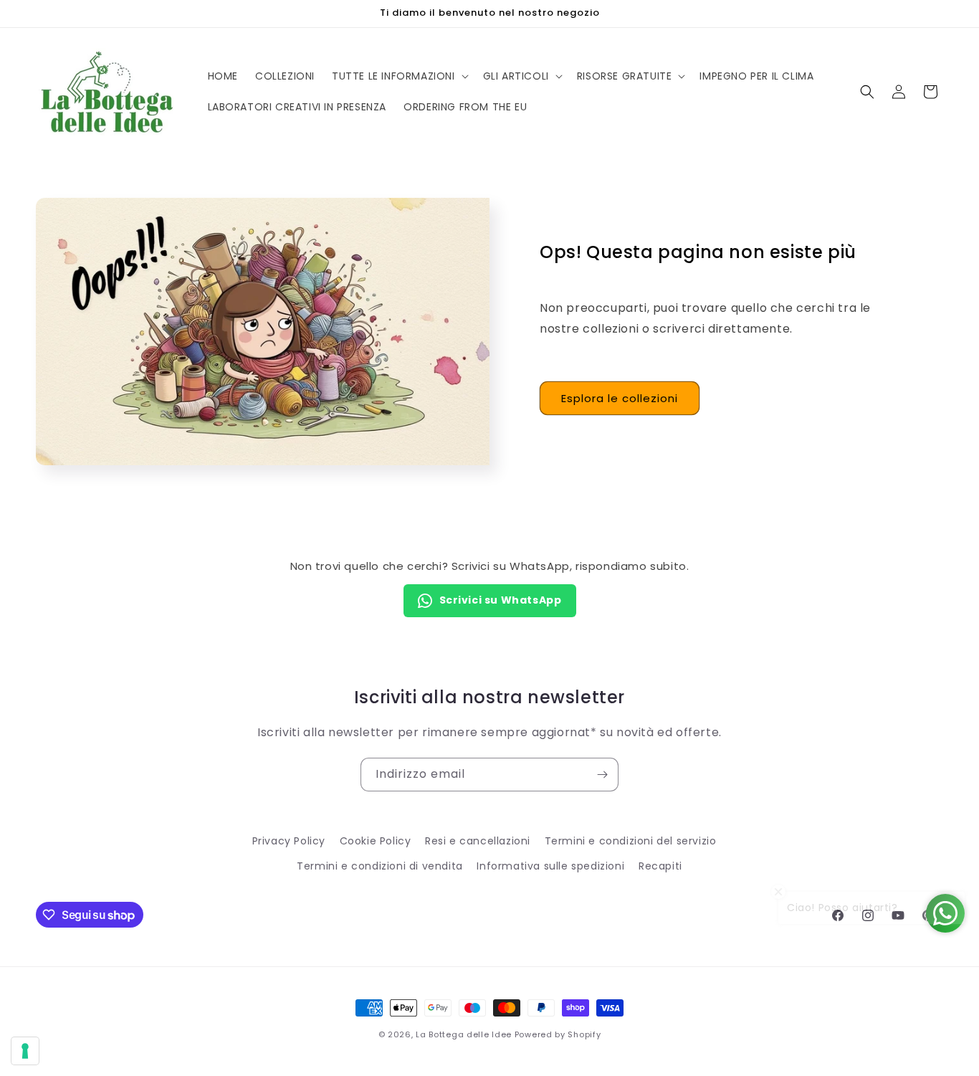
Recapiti (660, 866)
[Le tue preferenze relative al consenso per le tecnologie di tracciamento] (25, 1051)
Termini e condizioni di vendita (380, 866)
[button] (398, 76)
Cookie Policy (375, 841)
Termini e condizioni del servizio (631, 841)
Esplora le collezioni (619, 398)
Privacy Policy (288, 841)
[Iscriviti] (602, 774)
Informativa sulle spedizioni (550, 866)
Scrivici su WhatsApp (500, 600)
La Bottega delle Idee (464, 1034)
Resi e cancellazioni (477, 841)
